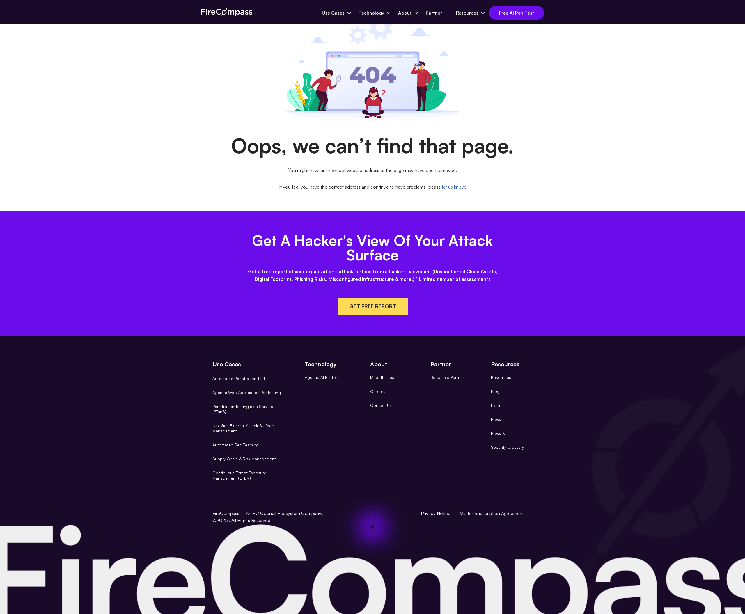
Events (497, 405)
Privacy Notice (435, 513)
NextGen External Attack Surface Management (243, 428)
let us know (453, 187)
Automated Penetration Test (238, 378)
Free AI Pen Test (516, 13)
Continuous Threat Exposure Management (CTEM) (239, 475)
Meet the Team (384, 377)
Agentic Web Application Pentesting (246, 392)
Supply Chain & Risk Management (244, 458)
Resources (467, 13)
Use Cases (333, 13)
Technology (371, 13)
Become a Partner (447, 377)
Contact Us (381, 405)
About (405, 13)
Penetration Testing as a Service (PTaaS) (242, 409)
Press (496, 419)
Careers (377, 391)
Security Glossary (507, 447)
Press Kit (499, 433)
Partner (434, 13)
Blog (495, 391)
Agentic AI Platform (322, 377)
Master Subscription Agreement (491, 513)
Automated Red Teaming (235, 444)
